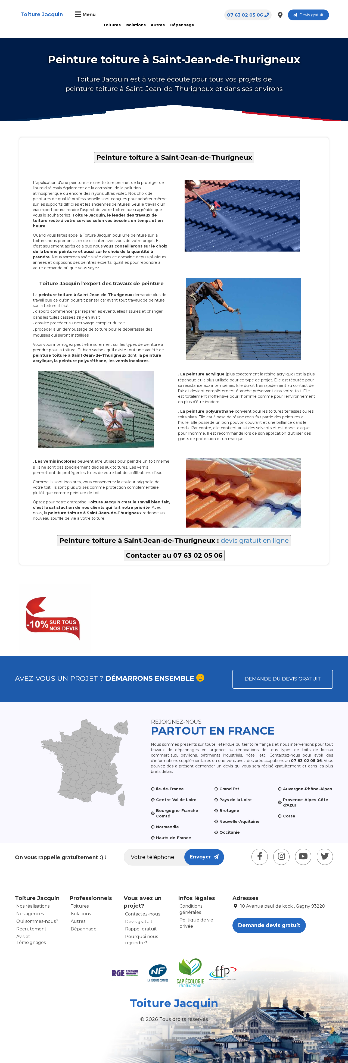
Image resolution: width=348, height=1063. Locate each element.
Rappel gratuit (141, 929)
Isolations (136, 25)
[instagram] (281, 857)
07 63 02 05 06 (245, 15)
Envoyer (202, 857)
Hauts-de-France (173, 837)
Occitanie (229, 832)
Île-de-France (170, 788)
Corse (289, 816)
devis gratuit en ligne (255, 540)
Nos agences (30, 913)
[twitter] (325, 857)
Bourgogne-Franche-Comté (178, 813)
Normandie (167, 826)
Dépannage (182, 25)
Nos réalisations (32, 906)
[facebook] (259, 857)
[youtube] (303, 857)
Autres (158, 25)
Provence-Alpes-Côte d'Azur (305, 802)
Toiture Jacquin (41, 14)
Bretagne (229, 810)
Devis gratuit (310, 14)
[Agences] (280, 15)
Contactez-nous (142, 914)
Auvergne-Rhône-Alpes (307, 788)
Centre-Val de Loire (176, 799)
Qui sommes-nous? (37, 921)
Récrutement (31, 929)
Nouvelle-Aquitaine (239, 821)
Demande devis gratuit (269, 925)
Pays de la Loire (235, 799)
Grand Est (229, 788)
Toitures (112, 25)
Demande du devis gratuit (283, 679)
